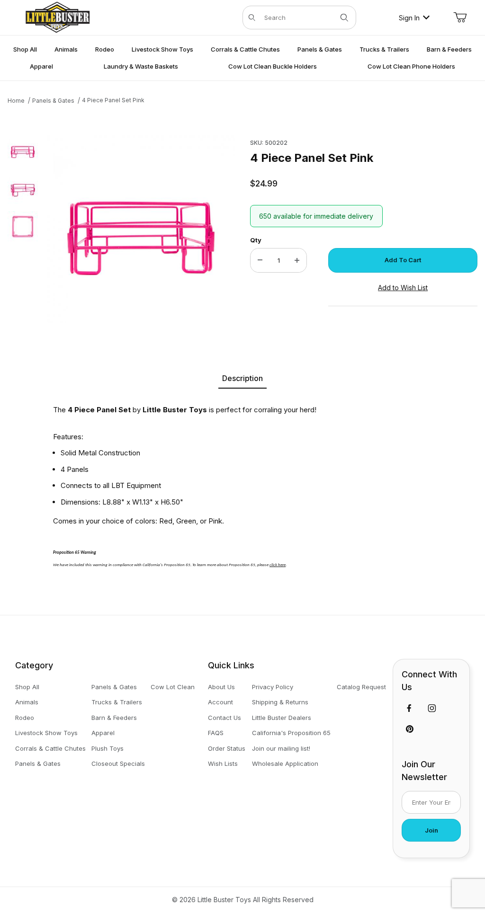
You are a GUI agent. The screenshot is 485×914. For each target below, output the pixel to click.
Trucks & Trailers (116, 702)
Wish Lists (223, 763)
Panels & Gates (38, 763)
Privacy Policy (272, 687)
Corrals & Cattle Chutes (50, 748)
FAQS (216, 733)
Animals (26, 702)
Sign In (409, 18)
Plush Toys (107, 748)
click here (277, 565)
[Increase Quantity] (296, 260)
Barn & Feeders (114, 717)
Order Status (226, 748)
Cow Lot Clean (173, 687)
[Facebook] (409, 708)
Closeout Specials (118, 763)
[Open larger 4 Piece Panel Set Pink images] (141, 229)
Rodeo (24, 717)
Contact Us (224, 717)
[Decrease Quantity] (260, 260)
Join (431, 830)
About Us (221, 687)
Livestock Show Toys (46, 733)
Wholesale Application (285, 763)
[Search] (344, 17)
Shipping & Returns (280, 702)
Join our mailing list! (281, 748)
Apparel (103, 733)
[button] (23, 150)
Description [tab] (242, 378)
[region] (23, 229)
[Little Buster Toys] (57, 17)
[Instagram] (432, 708)
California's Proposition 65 (291, 733)
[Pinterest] (409, 729)
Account (220, 702)
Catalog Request (361, 687)
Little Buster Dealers (281, 717)
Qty (255, 240)
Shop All (27, 687)
